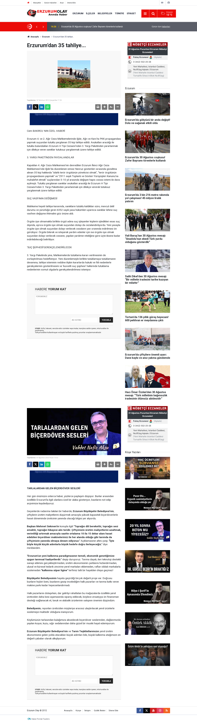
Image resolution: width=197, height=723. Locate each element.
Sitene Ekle (71, 3)
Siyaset (131, 13)
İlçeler (90, 13)
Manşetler (37, 3)
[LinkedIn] (41, 107)
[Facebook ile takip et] (140, 710)
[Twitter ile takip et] (146, 710)
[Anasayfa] (28, 3)
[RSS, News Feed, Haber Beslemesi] (166, 710)
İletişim (87, 710)
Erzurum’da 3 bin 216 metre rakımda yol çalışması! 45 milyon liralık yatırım (95, 26)
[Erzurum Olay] (47, 13)
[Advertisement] (14, 71)
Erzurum (78, 13)
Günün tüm (161, 26)
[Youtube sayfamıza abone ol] (153, 710)
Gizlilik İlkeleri (99, 710)
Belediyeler (105, 13)
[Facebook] (29, 107)
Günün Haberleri (50, 3)
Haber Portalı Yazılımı (40, 719)
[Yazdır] (98, 107)
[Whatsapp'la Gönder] (47, 107)
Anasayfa (34, 37)
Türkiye (119, 13)
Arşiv (62, 3)
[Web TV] (162, 2)
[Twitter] (35, 107)
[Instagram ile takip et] (160, 710)
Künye (78, 710)
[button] (104, 107)
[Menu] (145, 13)
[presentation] (36, 26)
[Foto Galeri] (168, 2)
